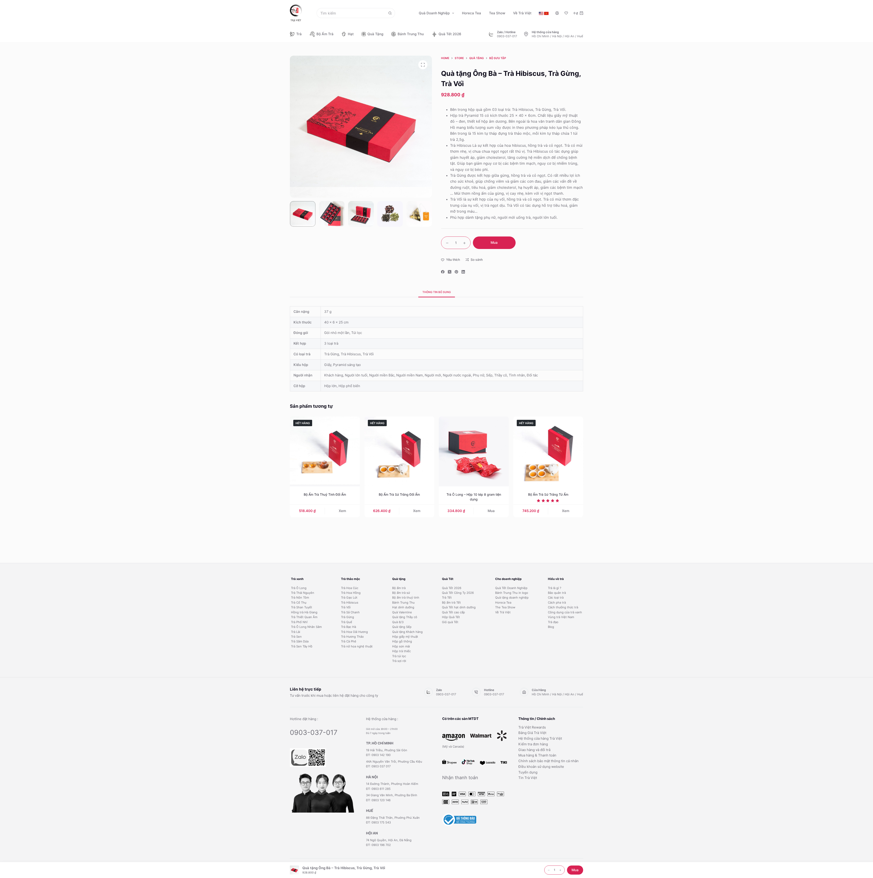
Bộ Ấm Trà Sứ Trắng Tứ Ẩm (548, 494)
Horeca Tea (471, 13)
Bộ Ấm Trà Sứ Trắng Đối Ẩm (399, 494)
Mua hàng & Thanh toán (537, 755)
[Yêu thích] (566, 13)
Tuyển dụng (527, 772)
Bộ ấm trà (325, 34)
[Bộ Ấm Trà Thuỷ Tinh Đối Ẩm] (325, 451)
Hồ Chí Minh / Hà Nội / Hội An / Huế (557, 36)
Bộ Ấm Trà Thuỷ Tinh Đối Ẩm (325, 494)
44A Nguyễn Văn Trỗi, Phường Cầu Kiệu (394, 761)
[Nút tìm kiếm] (390, 13)
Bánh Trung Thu (411, 34)
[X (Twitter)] (449, 272)
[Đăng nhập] (557, 13)
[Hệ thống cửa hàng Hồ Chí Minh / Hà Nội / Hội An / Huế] (526, 34)
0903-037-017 (507, 36)
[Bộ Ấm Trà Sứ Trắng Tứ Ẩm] (548, 451)
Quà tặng (375, 34)
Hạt (351, 34)
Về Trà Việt (522, 13)
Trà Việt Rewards (532, 727)
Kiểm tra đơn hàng (533, 744)
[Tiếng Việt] (546, 13)
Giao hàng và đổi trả (534, 750)
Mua (494, 242)
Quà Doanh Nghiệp (434, 13)
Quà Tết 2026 (450, 34)
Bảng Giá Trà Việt (532, 733)
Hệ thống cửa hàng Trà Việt (540, 738)
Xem (342, 511)
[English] (541, 13)
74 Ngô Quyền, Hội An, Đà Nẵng (388, 840)
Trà (299, 34)
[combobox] (351, 13)
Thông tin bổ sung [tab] (436, 292)
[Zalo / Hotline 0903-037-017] (491, 34)
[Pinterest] (456, 272)
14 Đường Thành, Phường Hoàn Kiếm (392, 784)
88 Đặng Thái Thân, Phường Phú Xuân (393, 817)
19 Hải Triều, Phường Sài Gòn (386, 750)
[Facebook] (442, 272)
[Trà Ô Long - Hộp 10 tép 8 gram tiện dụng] (474, 451)
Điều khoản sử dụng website (541, 766)
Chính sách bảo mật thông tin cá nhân (548, 761)
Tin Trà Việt (527, 778)
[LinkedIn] (463, 272)
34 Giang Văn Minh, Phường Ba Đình (391, 795)
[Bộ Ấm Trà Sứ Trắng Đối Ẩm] (399, 451)
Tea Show (497, 13)
